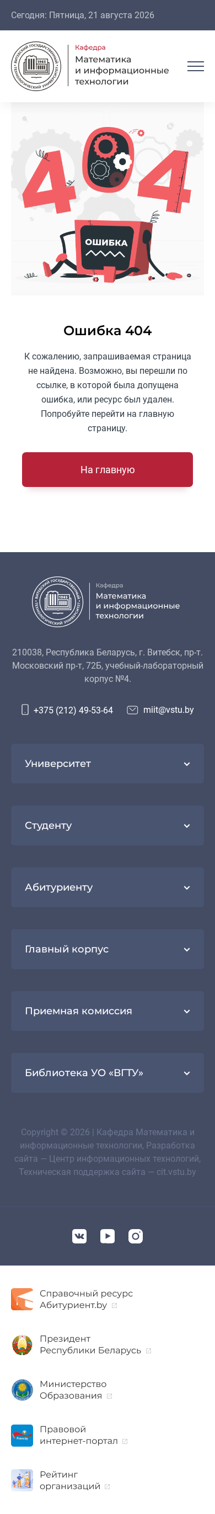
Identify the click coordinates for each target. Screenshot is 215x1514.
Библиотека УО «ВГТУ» (84, 1073)
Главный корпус (67, 949)
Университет (58, 764)
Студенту (48, 825)
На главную (107, 469)
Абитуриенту (59, 887)
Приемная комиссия (78, 1011)
